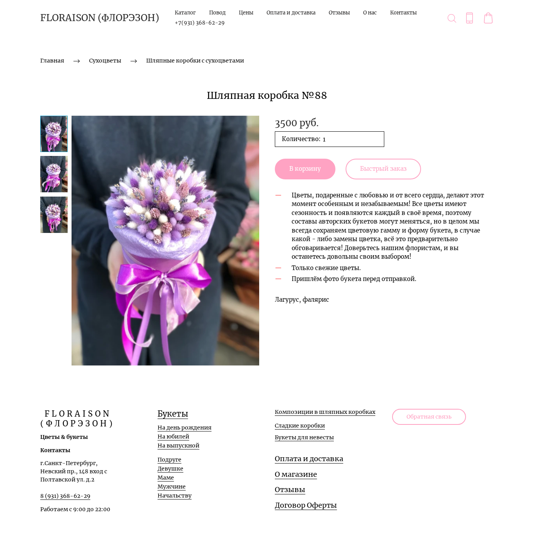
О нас (370, 12)
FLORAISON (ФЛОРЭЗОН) (99, 18)
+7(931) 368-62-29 (200, 23)
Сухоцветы (105, 60)
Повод (217, 12)
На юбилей (173, 436)
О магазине (296, 474)
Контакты (403, 12)
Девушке (170, 468)
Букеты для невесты (304, 437)
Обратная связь (429, 416)
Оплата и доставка (291, 12)
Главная (52, 60)
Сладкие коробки (300, 425)
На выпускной (178, 445)
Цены (246, 12)
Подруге (169, 459)
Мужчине (172, 486)
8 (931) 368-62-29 (65, 495)
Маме (166, 477)
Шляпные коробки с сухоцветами (195, 60)
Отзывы (339, 12)
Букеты (173, 414)
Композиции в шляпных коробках (325, 411)
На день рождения (184, 427)
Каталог (185, 12)
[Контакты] (469, 18)
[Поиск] (452, 18)
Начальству (175, 495)
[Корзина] (488, 18)
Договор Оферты (306, 505)
